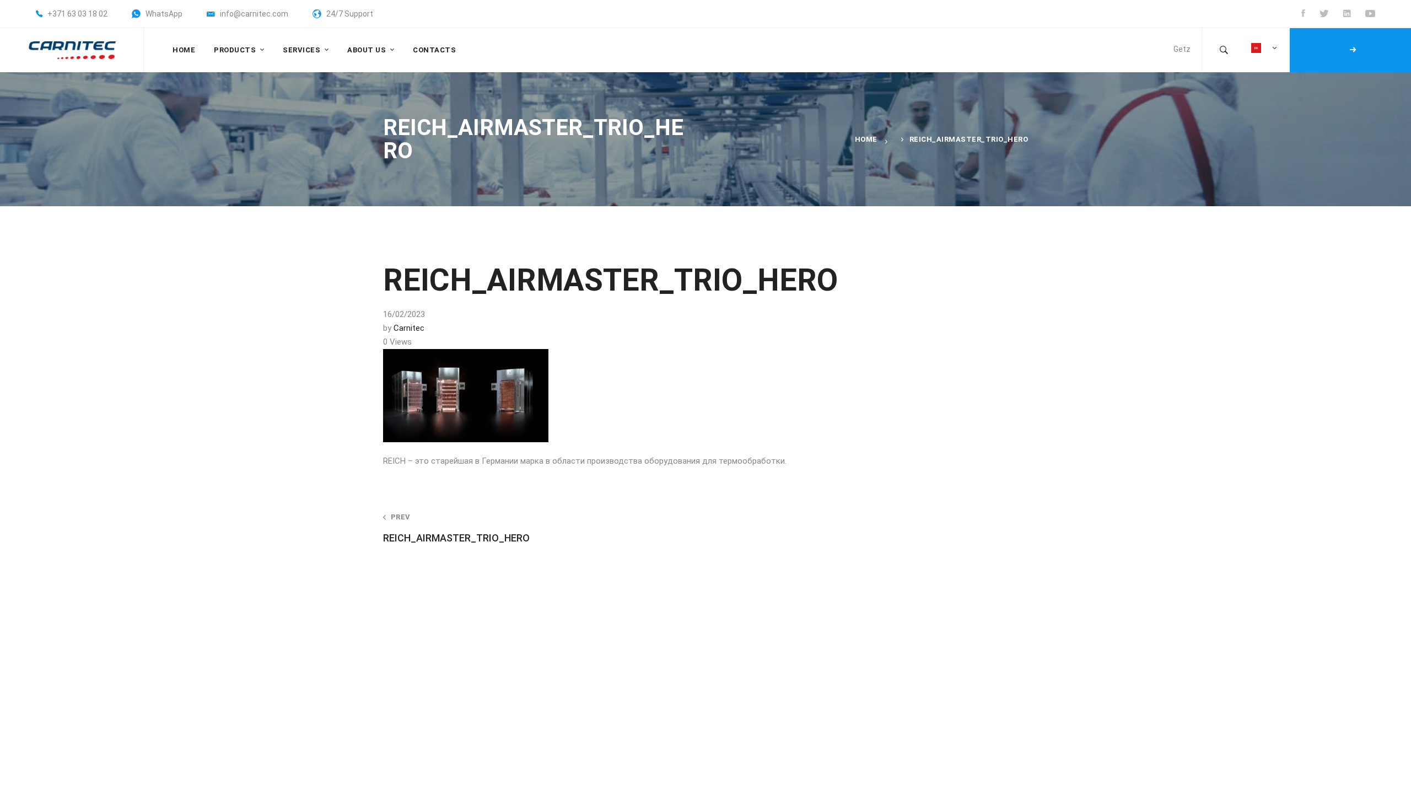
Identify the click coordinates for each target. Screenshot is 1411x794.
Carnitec (409, 328)
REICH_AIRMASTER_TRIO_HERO (456, 528)
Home (866, 139)
